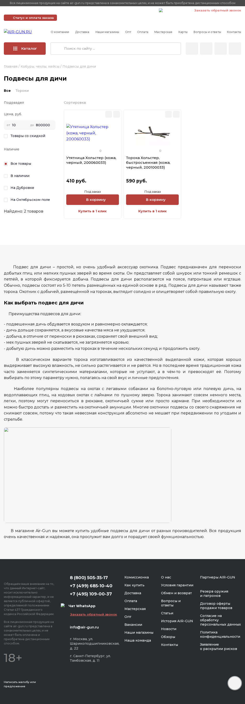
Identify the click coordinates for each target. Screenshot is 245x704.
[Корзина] (235, 48)
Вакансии (133, 624)
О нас (166, 577)
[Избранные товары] (220, 48)
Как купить (134, 585)
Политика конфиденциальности (220, 634)
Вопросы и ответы (207, 32)
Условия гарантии (177, 585)
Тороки (22, 90)
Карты (183, 32)
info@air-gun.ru (84, 627)
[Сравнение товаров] (206, 48)
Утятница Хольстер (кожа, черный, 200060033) (91, 160)
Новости (168, 629)
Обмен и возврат (176, 593)
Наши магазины (107, 32)
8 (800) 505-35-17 (89, 577)
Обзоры (168, 637)
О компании (60, 32)
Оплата (142, 32)
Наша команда (137, 640)
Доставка (82, 32)
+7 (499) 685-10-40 (86, 10)
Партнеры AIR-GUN (217, 577)
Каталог (29, 48)
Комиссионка (136, 577)
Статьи (167, 613)
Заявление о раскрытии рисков (218, 646)
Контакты (234, 32)
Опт (128, 32)
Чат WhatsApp (176, 11)
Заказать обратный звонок (217, 10)
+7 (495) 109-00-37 (133, 10)
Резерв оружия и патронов (214, 593)
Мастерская (163, 32)
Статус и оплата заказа (33, 18)
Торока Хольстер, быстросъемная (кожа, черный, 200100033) (148, 162)
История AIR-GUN (177, 621)
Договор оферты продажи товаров (216, 605)
